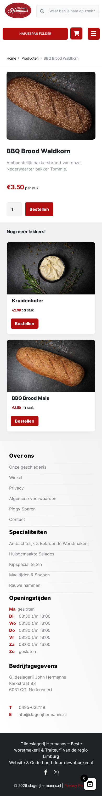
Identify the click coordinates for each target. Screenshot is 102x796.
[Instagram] (56, 772)
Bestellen (39, 209)
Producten (29, 58)
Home (11, 58)
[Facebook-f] (46, 772)
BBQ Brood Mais (30, 398)
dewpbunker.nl (78, 762)
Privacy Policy (76, 785)
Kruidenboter (27, 300)
